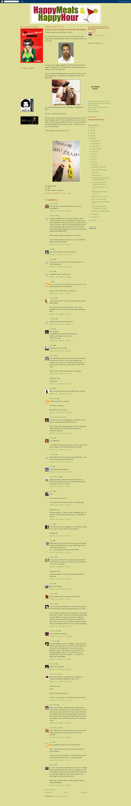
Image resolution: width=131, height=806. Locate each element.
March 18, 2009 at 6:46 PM (60, 536)
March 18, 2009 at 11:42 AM (60, 433)
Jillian (51, 259)
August (94, 151)
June (93, 157)
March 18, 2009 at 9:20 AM (60, 324)
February (94, 214)
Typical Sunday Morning (98, 199)
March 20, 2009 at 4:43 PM (60, 723)
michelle (52, 319)
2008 (91, 220)
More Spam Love (96, 175)
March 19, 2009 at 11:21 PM (60, 700)
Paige (51, 438)
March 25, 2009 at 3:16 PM (60, 785)
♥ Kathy (52, 298)
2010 (91, 136)
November (95, 143)
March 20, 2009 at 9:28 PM (60, 737)
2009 (91, 138)
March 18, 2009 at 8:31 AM (60, 314)
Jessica (52, 557)
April (93, 162)
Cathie (51, 583)
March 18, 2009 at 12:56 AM (60, 267)
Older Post (84, 792)
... (50, 281)
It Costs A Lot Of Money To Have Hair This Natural (65, 30)
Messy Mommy (54, 727)
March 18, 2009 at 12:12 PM (60, 450)
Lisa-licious (53, 641)
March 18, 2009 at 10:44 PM (60, 589)
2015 (91, 128)
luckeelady (53, 705)
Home (66, 792)
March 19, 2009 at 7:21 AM (60, 599)
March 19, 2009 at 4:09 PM (60, 669)
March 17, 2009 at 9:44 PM (60, 244)
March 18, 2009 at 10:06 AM (60, 373)
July (93, 154)
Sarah (51, 345)
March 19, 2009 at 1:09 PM (60, 659)
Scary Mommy (54, 674)
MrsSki (52, 765)
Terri (51, 742)
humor (97, 87)
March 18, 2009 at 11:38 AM (60, 412)
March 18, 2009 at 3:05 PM (60, 486)
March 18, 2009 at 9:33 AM (60, 351)
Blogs (95, 89)
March (94, 165)
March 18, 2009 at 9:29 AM (60, 341)
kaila (51, 540)
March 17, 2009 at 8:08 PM (60, 211)
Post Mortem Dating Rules (99, 170)
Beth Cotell (53, 398)
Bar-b (51, 491)
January (94, 217)
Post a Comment (50, 789)
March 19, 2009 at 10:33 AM (60, 626)
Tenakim (52, 604)
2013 (91, 130)
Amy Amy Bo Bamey (56, 417)
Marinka (52, 593)
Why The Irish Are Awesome (99, 196)
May (93, 159)
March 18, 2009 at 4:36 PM (60, 505)
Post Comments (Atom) (60, 796)
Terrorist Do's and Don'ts (98, 167)
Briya (51, 388)
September (95, 149)
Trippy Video (95, 172)
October (94, 146)
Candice (52, 454)
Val (50, 249)
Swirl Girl (52, 664)
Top (92, 87)
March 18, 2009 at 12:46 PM (60, 462)
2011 (91, 133)
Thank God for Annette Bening (100, 211)
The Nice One (54, 631)
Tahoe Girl (53, 215)
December (95, 141)
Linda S (52, 203)
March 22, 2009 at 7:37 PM (60, 760)
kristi (51, 329)
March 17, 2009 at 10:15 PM (60, 254)
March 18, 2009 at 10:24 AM (60, 394)
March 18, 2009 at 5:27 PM (60, 519)
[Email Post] (68, 193)
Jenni (51, 524)
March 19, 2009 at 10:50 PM (60, 681)
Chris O (52, 355)
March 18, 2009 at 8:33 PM (60, 552)
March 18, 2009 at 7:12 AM (60, 293)
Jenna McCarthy (54, 476)
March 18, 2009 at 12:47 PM (60, 472)
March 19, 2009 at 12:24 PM (60, 636)
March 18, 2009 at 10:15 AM (60, 384)
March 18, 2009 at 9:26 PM (60, 579)
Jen (51, 466)
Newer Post (48, 792)
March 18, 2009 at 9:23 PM (60, 567)
